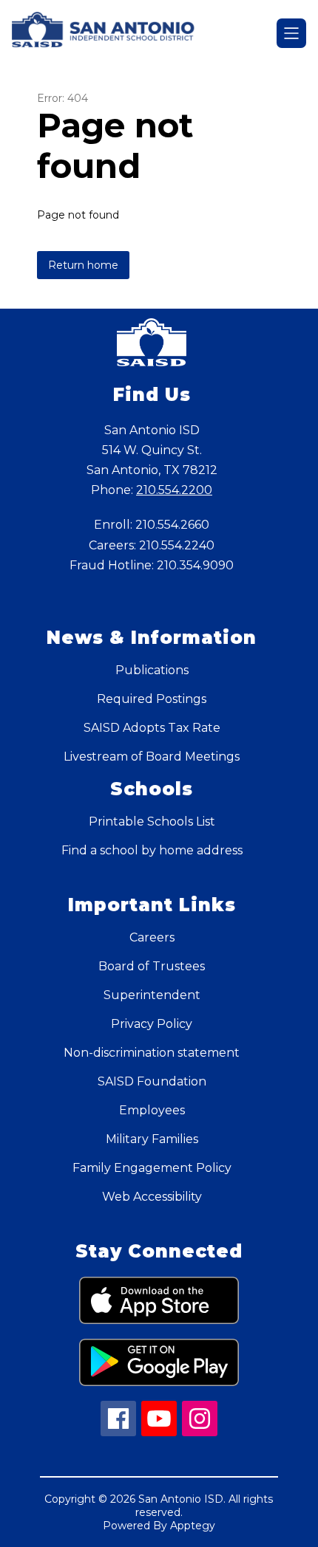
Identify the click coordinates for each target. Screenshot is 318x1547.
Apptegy (192, 1525)
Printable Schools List (152, 821)
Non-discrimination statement (152, 1053)
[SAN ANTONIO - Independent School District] (110, 33)
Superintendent (152, 995)
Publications (152, 670)
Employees (152, 1110)
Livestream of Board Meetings (152, 757)
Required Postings (151, 699)
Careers (152, 937)
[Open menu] (291, 33)
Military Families (152, 1139)
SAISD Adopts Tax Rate (152, 728)
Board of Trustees (151, 966)
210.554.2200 (174, 490)
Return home (83, 265)
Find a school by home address (152, 850)
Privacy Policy (151, 1024)
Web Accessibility (152, 1197)
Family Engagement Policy (151, 1168)
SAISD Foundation (152, 1081)
